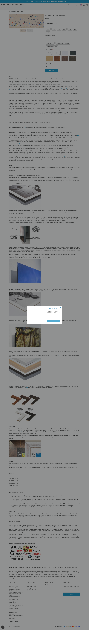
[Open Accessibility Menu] (3, 627)
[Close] (60, 307)
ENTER (53, 321)
